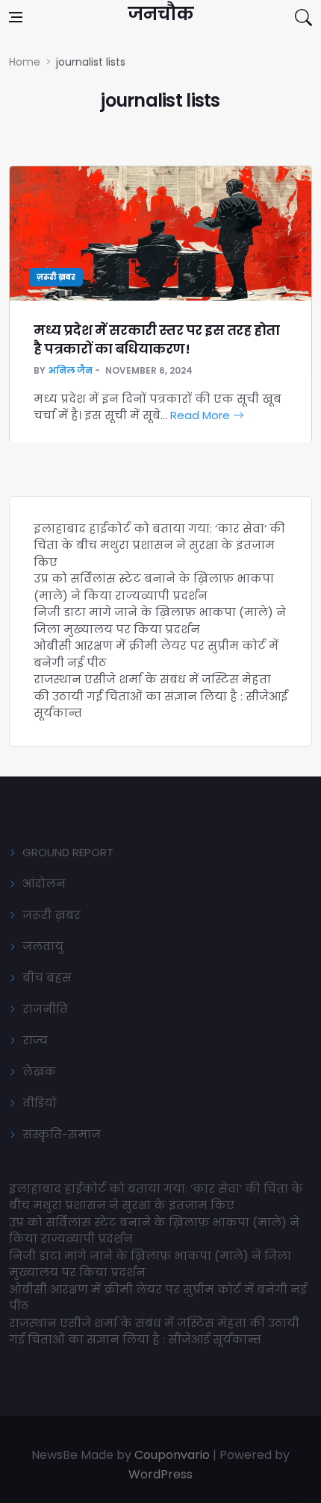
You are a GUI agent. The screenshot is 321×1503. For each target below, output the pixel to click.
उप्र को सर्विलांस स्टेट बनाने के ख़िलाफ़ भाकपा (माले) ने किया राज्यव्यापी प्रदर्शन (154, 587)
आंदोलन (44, 883)
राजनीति (45, 1009)
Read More (201, 415)
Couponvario (172, 1454)
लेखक (39, 1071)
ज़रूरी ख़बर (56, 277)
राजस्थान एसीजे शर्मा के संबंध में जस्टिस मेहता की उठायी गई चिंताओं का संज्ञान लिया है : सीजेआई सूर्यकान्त (160, 696)
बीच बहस (47, 977)
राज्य (35, 1040)
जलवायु (42, 946)
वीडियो (39, 1103)
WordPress (160, 1474)
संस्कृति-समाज (61, 1134)
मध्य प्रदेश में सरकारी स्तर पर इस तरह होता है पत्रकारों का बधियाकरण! (157, 339)
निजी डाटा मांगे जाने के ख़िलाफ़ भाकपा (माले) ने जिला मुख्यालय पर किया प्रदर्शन (160, 620)
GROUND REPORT (67, 852)
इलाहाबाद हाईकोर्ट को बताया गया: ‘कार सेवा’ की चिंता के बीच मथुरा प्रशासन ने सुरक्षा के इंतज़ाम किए (159, 545)
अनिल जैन (70, 370)
